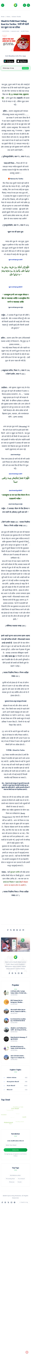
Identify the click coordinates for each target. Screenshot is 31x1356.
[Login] (24, 5)
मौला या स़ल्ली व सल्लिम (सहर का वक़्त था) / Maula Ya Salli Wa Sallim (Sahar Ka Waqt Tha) (19, 1010)
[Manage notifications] (27, 1352)
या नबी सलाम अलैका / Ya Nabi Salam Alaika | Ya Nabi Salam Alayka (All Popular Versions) (19, 992)
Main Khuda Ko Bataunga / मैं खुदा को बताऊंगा (19, 1038)
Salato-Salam (11, 1077)
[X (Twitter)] (15, 973)
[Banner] (15, 944)
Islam (8, 16)
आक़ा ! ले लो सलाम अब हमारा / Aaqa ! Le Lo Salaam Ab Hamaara (17, 1057)
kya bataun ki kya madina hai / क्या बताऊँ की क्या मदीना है (18, 1020)
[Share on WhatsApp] (20, 930)
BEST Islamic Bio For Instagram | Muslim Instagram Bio (17, 1001)
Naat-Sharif (11, 1085)
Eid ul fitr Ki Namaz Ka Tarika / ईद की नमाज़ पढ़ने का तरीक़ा (18, 1047)
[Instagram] (12, 973)
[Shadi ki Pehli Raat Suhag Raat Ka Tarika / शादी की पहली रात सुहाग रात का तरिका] (15, 43)
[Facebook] (9, 973)
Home (3, 16)
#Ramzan (11, 1182)
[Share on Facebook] (8, 930)
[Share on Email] (23, 930)
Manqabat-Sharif (13, 1081)
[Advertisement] (15, 75)
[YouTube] (18, 973)
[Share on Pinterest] (14, 930)
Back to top (24, 1202)
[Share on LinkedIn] (17, 930)
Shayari (9, 1089)
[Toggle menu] (2, 5)
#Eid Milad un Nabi (15, 1175)
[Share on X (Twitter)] (11, 930)
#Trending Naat (10, 1178)
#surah (20, 1182)
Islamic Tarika (16, 16)
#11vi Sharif (21, 1178)
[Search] (28, 5)
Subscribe (15, 1150)
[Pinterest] (22, 973)
